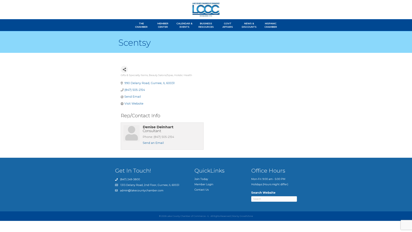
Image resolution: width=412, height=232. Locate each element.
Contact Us (201, 189)
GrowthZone (246, 216)
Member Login (203, 184)
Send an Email (153, 143)
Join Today (201, 179)
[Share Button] (124, 69)
